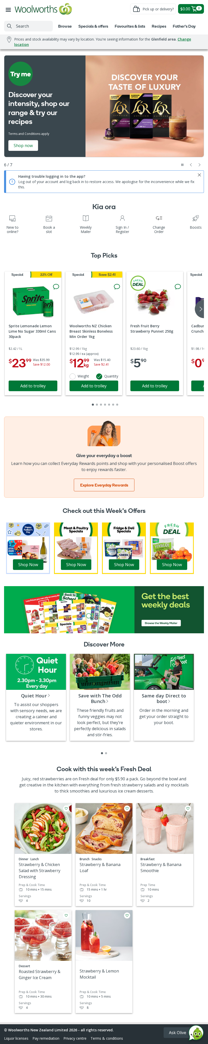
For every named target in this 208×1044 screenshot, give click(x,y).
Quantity (111, 376)
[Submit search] (9, 26)
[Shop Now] (28, 548)
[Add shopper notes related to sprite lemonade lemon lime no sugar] (56, 287)
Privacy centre (74, 1038)
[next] (199, 309)
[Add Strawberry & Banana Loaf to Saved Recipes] (127, 808)
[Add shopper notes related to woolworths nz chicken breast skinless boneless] (117, 287)
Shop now (23, 145)
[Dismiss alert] (199, 175)
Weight (83, 376)
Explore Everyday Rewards (104, 485)
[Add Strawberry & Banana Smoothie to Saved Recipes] (188, 808)
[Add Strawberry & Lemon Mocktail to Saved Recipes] (127, 915)
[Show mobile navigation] (9, 9)
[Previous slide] (191, 164)
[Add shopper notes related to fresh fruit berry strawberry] (177, 287)
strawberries (52, 779)
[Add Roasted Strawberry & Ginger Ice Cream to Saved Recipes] (66, 915)
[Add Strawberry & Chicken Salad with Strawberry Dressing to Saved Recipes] (66, 808)
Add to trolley (33, 386)
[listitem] (102, 753)
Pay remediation (45, 1038)
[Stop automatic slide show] (182, 164)
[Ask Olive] (196, 1034)
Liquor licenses (16, 1038)
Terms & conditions (107, 1038)
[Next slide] (199, 164)
